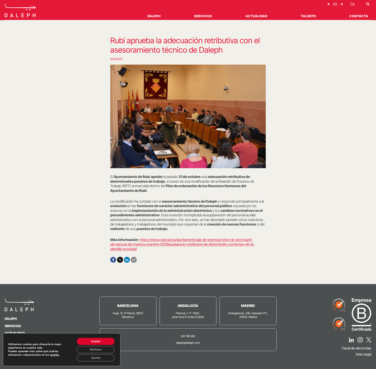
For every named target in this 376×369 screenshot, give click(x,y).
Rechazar (96, 349)
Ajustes (95, 358)
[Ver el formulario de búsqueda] (367, 4)
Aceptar (96, 341)
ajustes (54, 355)
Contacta (358, 16)
